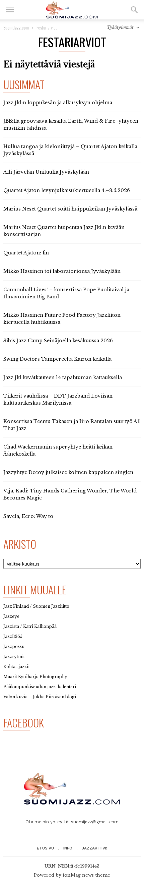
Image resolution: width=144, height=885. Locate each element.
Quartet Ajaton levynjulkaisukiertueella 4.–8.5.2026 (66, 190)
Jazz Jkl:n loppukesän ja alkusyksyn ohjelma (57, 103)
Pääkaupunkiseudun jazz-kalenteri (39, 686)
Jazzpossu (13, 646)
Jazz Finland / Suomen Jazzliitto (36, 606)
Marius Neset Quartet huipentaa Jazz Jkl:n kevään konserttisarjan (64, 230)
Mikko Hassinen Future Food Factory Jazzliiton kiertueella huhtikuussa (62, 318)
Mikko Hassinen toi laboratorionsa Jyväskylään (62, 271)
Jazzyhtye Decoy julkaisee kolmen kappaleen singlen (68, 472)
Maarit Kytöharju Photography (35, 676)
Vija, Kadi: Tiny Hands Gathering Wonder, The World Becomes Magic (70, 494)
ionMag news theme (86, 875)
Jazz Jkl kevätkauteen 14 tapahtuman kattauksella (62, 377)
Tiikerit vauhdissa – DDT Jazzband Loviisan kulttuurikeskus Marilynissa (58, 399)
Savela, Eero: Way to (28, 516)
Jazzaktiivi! (94, 848)
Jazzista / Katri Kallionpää (30, 626)
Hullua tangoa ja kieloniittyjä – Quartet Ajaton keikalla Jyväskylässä (70, 150)
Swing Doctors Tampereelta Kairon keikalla (57, 359)
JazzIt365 (12, 636)
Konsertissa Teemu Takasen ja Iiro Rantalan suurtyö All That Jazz (72, 424)
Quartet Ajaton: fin (26, 253)
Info (67, 848)
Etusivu (45, 848)
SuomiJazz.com (16, 27)
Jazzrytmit (14, 656)
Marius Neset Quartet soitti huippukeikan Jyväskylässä (70, 209)
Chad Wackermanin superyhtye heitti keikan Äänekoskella (58, 450)
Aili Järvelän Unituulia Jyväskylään (46, 172)
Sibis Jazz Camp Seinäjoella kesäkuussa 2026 (58, 341)
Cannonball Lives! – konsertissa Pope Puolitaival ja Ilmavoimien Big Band (66, 293)
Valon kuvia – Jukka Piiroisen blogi (39, 696)
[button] (134, 9)
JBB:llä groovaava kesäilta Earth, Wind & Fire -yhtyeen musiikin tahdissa (70, 124)
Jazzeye (11, 616)
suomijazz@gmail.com (95, 821)
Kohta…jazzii (16, 666)
